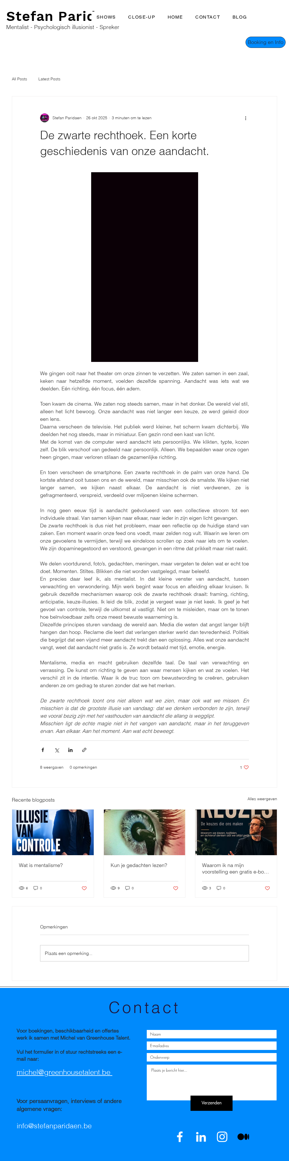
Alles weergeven (262, 798)
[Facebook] (180, 1137)
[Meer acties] (245, 117)
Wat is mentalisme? (41, 865)
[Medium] (243, 1137)
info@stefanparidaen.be (54, 1126)
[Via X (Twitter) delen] (56, 750)
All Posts (19, 78)
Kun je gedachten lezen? (139, 865)
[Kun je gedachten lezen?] (144, 832)
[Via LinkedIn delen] (70, 750)
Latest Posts (49, 78)
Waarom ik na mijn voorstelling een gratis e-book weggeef (235, 868)
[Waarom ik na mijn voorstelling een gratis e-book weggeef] (236, 832)
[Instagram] (222, 1137)
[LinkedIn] (201, 1137)
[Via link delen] (84, 750)
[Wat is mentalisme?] (53, 832)
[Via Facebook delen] (42, 750)
